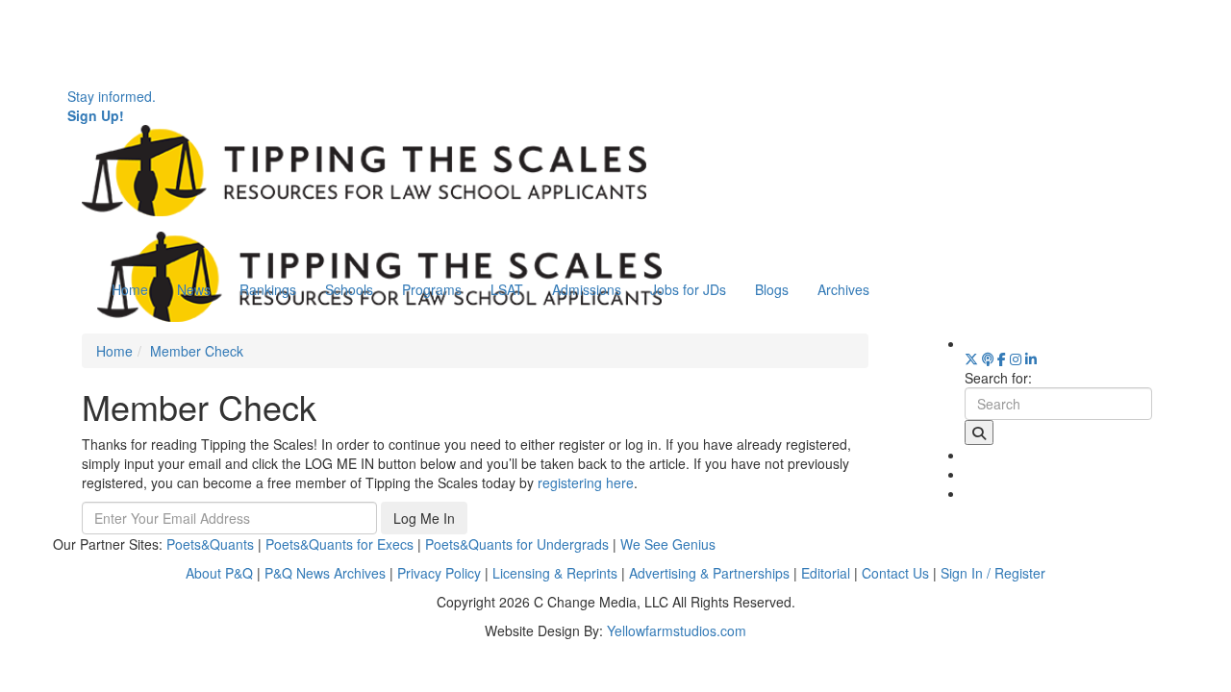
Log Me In (424, 518)
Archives (843, 289)
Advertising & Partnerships (709, 572)
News (194, 289)
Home (130, 289)
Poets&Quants (210, 544)
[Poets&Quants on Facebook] (1015, 358)
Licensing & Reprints (554, 572)
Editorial (825, 572)
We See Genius (668, 544)
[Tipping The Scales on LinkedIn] (1031, 358)
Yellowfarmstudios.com (676, 630)
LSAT (506, 289)
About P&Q (219, 572)
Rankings (267, 289)
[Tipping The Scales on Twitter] (971, 358)
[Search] (979, 432)
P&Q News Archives (325, 572)
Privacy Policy (439, 572)
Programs (432, 289)
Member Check (196, 350)
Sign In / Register (993, 572)
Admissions (586, 289)
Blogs (772, 289)
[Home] (364, 168)
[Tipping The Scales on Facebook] (1001, 358)
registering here (586, 482)
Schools (349, 289)
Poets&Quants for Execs (339, 544)
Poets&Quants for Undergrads (517, 544)
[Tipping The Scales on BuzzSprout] (987, 358)
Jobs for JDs (688, 289)
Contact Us (895, 572)
